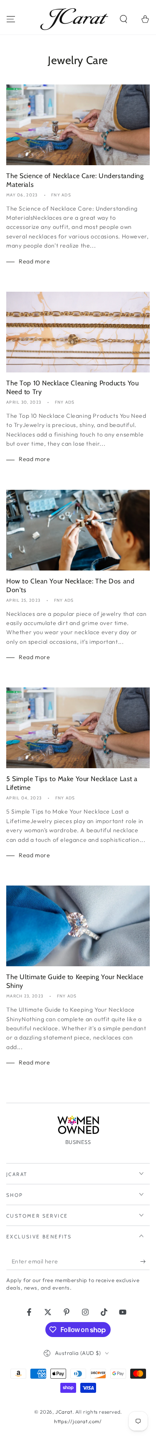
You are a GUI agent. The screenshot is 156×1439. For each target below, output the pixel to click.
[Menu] (11, 19)
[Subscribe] (145, 1262)
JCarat (63, 1412)
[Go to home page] (74, 19)
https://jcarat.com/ (78, 1421)
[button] (123, 19)
